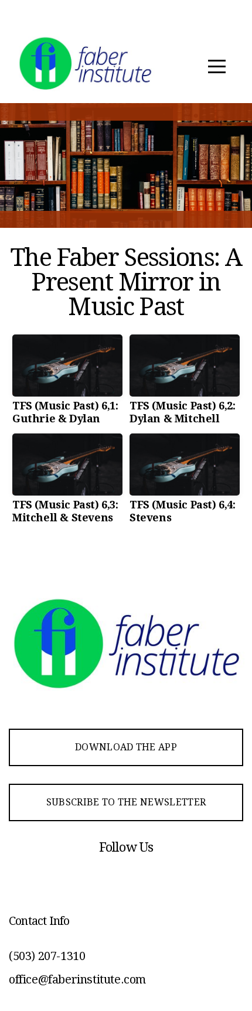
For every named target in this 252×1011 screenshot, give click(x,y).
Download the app (126, 747)
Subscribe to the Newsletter (126, 802)
